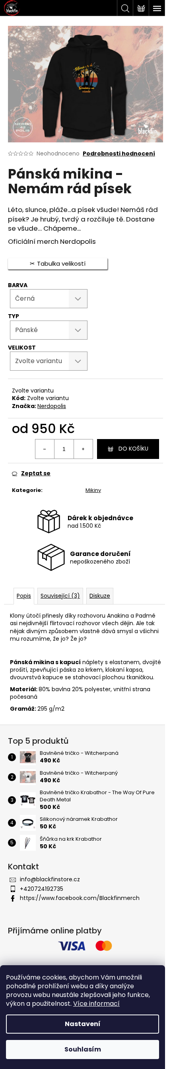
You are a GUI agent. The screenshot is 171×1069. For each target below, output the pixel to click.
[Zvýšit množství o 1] (83, 449)
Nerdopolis (51, 406)
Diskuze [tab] (99, 596)
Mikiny (93, 490)
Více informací (96, 1003)
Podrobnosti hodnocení (119, 153)
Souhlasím (82, 1049)
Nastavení (83, 1023)
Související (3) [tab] (60, 596)
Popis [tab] (24, 596)
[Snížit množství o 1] (44, 449)
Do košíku (133, 449)
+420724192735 (41, 889)
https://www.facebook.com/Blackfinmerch (80, 898)
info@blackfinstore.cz (50, 879)
